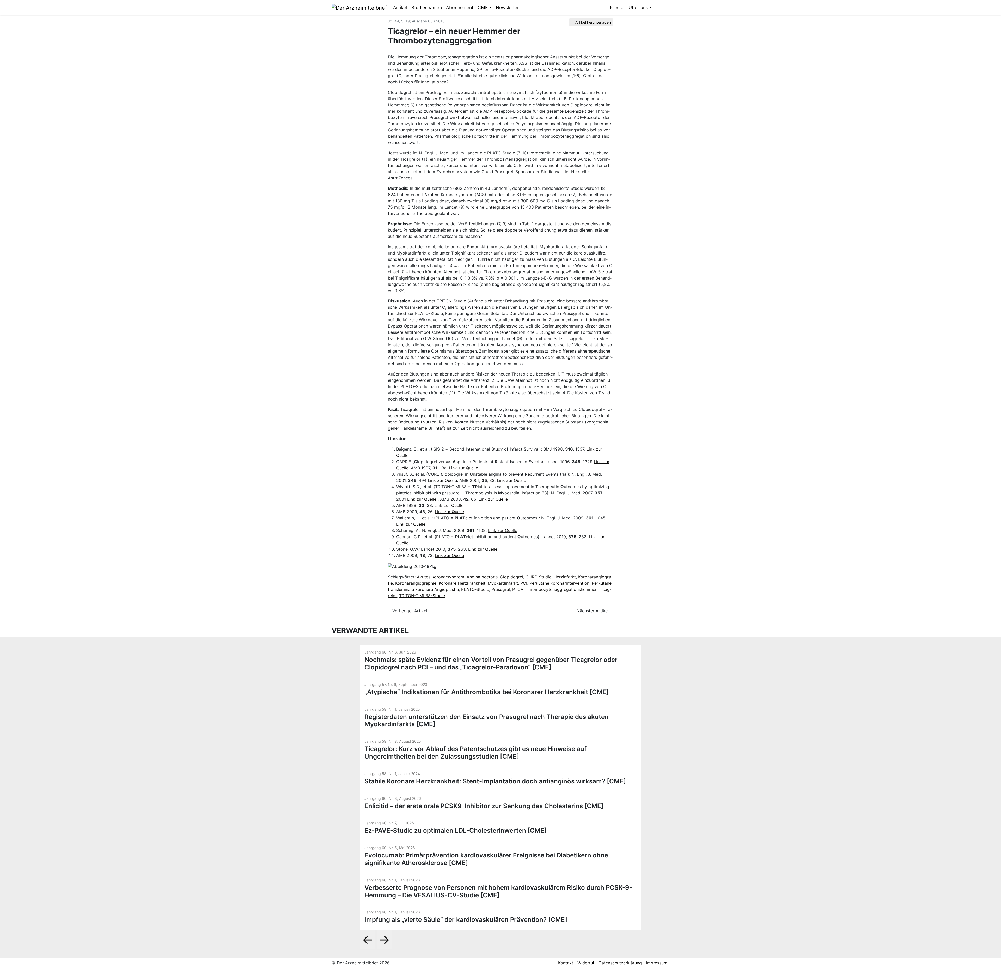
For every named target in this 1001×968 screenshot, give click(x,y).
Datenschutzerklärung (620, 962)
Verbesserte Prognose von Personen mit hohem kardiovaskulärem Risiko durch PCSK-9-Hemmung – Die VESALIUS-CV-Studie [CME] (498, 891)
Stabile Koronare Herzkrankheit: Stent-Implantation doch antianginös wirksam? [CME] (495, 781)
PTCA (517, 589)
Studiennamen (426, 7)
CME (483, 7)
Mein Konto (665, 7)
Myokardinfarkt (503, 583)
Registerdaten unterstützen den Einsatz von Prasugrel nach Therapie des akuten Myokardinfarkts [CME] (486, 720)
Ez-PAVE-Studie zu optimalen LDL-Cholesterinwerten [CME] (455, 830)
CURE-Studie (538, 576)
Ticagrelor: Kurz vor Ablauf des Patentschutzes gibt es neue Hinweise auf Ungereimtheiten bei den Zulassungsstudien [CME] (475, 752)
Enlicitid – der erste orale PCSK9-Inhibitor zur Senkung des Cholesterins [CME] (483, 806)
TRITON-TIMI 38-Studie (422, 595)
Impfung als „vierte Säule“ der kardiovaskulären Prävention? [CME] (465, 919)
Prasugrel (500, 589)
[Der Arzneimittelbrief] (359, 7)
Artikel (400, 7)
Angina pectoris (482, 576)
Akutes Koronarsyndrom (440, 576)
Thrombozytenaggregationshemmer (561, 589)
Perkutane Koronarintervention (559, 583)
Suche (658, 7)
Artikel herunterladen (592, 22)
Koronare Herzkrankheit (462, 583)
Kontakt (565, 962)
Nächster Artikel (593, 610)
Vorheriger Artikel (409, 610)
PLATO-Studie (475, 589)
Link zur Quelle (463, 467)
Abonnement (459, 7)
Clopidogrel (511, 576)
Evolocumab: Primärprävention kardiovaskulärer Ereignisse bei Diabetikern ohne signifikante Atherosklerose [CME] (486, 859)
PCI (523, 583)
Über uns (638, 7)
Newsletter (507, 7)
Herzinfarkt (565, 576)
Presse (617, 7)
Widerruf (585, 962)
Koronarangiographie (415, 583)
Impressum (656, 962)
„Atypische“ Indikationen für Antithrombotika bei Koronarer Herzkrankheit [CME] (486, 692)
